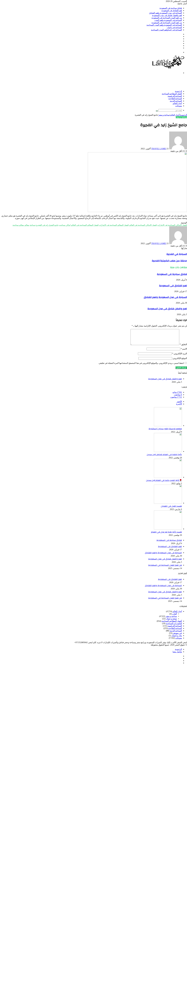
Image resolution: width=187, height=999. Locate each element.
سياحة (32, 225)
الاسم (184, 349)
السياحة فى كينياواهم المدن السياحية (166, 30)
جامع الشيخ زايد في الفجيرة (47, 225)
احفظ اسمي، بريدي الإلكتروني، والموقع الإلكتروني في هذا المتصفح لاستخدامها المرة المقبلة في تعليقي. (141, 363)
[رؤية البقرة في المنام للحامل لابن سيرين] (168, 451)
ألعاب (174, 614)
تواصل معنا (177, 652)
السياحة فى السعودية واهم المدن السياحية (164, 25)
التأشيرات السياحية (174, 623)
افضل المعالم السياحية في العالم (85, 225)
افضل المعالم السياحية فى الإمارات (114, 225)
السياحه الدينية (176, 101)
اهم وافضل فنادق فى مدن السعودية (167, 15)
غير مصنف (177, 633)
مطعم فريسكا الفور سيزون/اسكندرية (165, 429)
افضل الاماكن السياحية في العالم (143, 225)
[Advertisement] (140, 82)
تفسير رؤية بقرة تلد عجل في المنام (166, 532)
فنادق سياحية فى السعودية (171, 8)
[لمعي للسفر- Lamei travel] (167, 69)
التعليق (183, 344)
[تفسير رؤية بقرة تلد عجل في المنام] (168, 529)
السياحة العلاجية (175, 99)
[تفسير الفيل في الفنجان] (168, 503)
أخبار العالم (177, 103)
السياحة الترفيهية (175, 96)
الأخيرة (179, 404)
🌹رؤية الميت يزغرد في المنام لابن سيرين (164, 480)
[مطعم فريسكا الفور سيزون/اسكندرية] (168, 425)
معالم (26, 225)
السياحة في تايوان (174, 27)
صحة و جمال (171, 619)
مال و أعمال (176, 635)
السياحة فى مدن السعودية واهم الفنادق (165, 13)
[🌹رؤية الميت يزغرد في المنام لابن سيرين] (168, 477)
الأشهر (179, 401)
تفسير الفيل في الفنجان (171, 506)
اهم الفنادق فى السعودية (171, 10)
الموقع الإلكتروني (180, 358)
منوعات (178, 106)
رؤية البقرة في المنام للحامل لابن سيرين (164, 454)
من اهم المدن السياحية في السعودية (167, 18)
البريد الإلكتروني (179, 353)
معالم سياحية (18, 225)
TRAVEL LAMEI (158, 149)
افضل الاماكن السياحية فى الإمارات (172, 225)
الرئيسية (178, 91)
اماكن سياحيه (64, 225)
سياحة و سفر (164, 115)
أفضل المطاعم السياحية (172, 94)
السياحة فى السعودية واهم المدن (168, 20)
